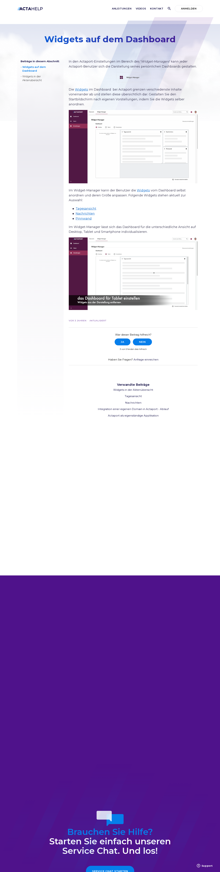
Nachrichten (85, 213)
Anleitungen (122, 8)
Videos (141, 8)
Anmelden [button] (189, 8)
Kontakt (156, 8)
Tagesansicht (86, 208)
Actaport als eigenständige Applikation (133, 415)
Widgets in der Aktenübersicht (32, 78)
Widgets (81, 89)
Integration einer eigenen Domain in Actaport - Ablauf (133, 409)
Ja (122, 341)
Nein (142, 341)
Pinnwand (84, 218)
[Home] (30, 8)
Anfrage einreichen (146, 359)
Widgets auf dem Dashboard (34, 69)
